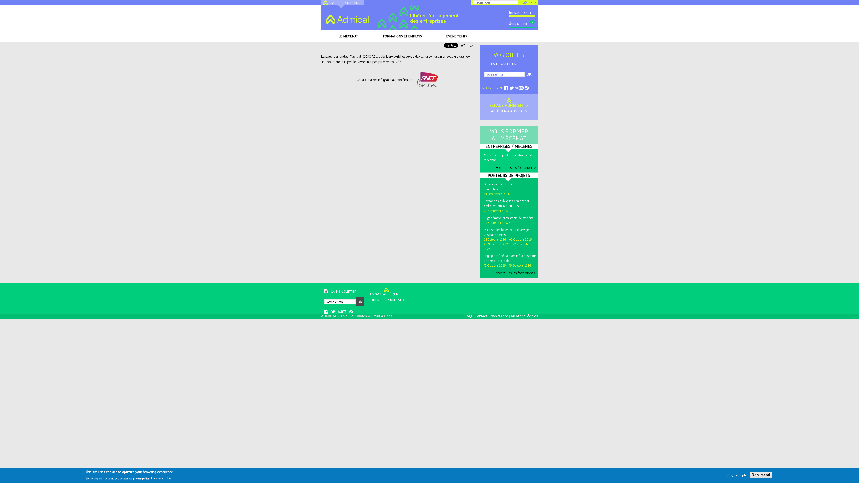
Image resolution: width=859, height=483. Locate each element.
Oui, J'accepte (737, 475)
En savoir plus (161, 478)
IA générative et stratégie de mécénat (509, 218)
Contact (480, 316)
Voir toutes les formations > (516, 167)
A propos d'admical (347, 2)
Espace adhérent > (508, 105)
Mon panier (520, 24)
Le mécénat (348, 36)
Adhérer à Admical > (509, 111)
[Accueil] (347, 19)
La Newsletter (503, 64)
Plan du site (498, 316)
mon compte (522, 13)
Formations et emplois (402, 36)
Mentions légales (524, 316)
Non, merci (761, 475)
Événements (456, 36)
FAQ (533, 2)
